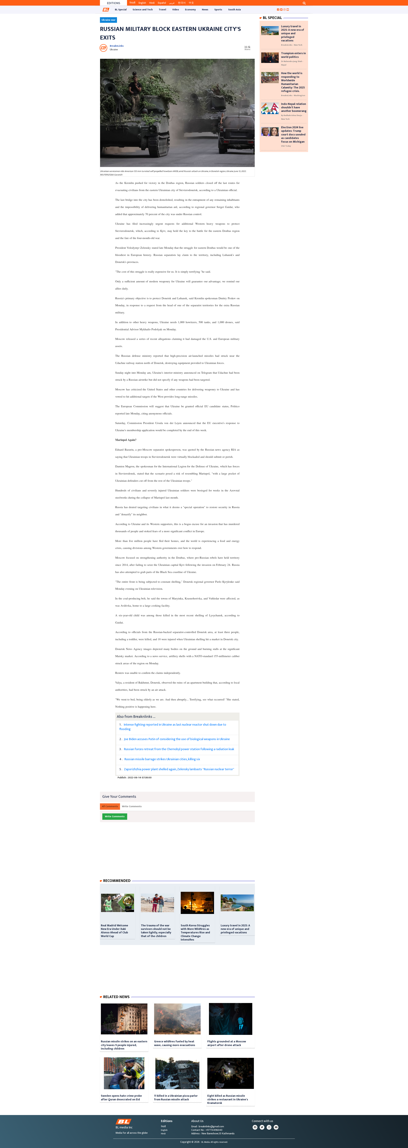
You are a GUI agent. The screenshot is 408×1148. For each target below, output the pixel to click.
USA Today (286, 146)
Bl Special (272, 18)
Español (162, 3)
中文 (191, 3)
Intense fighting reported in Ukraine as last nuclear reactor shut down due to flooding (172, 727)
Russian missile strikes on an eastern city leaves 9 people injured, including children (124, 1045)
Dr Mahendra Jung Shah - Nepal (292, 63)
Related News (116, 997)
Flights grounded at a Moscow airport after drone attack (226, 1043)
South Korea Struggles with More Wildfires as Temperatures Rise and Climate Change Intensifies (195, 932)
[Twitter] (262, 1127)
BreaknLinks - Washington (293, 95)
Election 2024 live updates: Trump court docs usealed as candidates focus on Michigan (293, 134)
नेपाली (132, 3)
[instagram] (269, 1127)
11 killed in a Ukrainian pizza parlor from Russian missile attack (176, 1098)
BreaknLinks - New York (291, 45)
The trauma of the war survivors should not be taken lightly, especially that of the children (156, 930)
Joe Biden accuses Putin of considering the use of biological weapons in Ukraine (177, 739)
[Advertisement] (179, 853)
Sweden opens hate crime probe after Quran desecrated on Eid (121, 1098)
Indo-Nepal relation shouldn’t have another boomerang (293, 107)
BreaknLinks (117, 46)
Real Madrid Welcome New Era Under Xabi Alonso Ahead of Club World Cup (114, 930)
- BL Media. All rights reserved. (214, 1142)
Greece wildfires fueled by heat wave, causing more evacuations (174, 1043)
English (142, 3)
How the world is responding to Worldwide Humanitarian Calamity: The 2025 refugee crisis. (293, 82)
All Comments (110, 806)
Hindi (152, 3)
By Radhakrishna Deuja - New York (292, 117)
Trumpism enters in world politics (293, 55)
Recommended (117, 881)
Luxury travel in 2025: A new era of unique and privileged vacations (235, 929)
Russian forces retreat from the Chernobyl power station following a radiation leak (179, 749)
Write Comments (132, 806)
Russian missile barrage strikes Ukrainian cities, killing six (162, 759)
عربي (172, 3)
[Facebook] (255, 1127)
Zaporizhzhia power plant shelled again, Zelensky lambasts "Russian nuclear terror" (179, 769)
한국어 (182, 3)
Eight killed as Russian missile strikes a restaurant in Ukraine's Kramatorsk (227, 1099)
